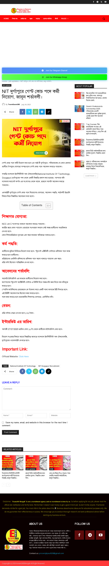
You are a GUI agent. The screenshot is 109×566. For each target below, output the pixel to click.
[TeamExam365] (4, 104)
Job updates (14, 81)
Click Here (24, 356)
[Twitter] (101, 2)
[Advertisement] (54, 43)
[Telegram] (97, 2)
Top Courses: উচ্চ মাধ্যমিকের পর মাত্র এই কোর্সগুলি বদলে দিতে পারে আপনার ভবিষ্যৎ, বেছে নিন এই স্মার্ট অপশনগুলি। (96, 129)
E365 (51, 469)
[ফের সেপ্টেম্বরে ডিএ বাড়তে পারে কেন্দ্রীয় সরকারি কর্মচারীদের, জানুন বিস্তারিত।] (60, 462)
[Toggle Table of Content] (47, 205)
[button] (103, 18)
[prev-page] (4, 485)
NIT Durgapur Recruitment (48, 366)
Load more (89, 176)
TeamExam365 (14, 104)
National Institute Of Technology (23, 366)
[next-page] (8, 485)
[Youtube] (105, 2)
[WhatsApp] (35, 112)
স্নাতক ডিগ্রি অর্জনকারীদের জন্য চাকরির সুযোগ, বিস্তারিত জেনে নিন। (35, 475)
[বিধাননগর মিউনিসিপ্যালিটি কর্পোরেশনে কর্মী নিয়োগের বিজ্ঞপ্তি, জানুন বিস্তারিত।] (12, 462)
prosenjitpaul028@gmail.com (51, 553)
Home (4, 81)
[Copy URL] (48, 112)
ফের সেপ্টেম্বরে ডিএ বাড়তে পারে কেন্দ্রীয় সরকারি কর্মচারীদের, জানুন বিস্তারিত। (59, 475)
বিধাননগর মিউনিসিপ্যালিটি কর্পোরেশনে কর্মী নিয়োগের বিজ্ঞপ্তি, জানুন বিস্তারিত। (10, 475)
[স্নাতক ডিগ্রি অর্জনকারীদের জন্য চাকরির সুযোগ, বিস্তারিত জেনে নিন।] (36, 462)
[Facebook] (93, 2)
